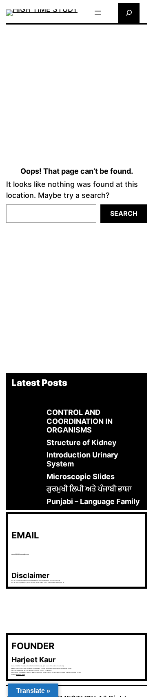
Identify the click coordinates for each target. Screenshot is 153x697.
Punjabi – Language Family (93, 501)
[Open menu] (98, 13)
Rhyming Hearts (20, 674)
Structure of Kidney (82, 442)
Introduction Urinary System (82, 459)
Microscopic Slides (81, 476)
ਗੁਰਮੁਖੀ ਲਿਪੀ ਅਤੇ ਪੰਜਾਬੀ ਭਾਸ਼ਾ (89, 488)
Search (123, 213)
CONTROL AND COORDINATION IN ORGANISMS (80, 421)
